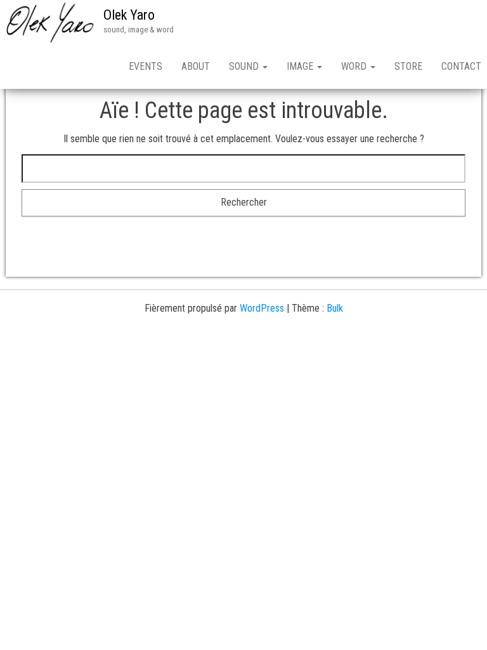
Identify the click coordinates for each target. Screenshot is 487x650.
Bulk (335, 308)
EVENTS (145, 66)
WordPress (262, 308)
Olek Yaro (129, 15)
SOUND (245, 66)
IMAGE (301, 66)
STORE (408, 66)
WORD (355, 66)
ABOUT (195, 66)
